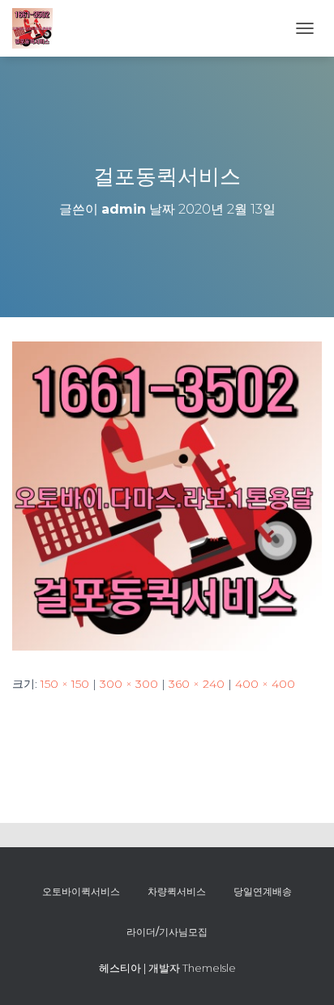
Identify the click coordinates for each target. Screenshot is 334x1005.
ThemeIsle (209, 967)
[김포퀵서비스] (38, 28)
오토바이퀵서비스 (81, 891)
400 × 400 (265, 683)
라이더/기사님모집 (167, 932)
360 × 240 (197, 683)
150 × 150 (65, 683)
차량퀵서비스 (177, 891)
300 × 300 (129, 683)
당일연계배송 (262, 891)
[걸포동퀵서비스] (167, 495)
